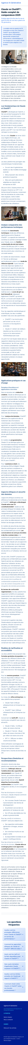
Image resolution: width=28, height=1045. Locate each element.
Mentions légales (7, 1040)
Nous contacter (8, 1019)
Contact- (18, 1038)
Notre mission (8, 1017)
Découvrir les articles (10, 1028)
